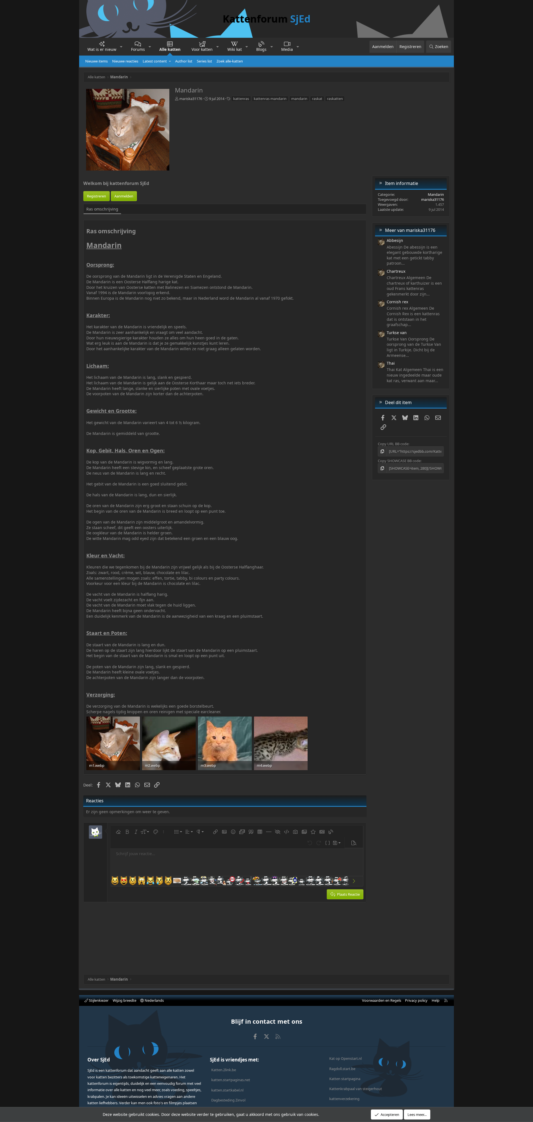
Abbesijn (395, 240)
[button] (121, 47)
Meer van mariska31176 (410, 230)
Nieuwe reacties (125, 61)
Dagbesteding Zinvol (228, 1100)
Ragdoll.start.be (342, 1068)
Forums (138, 49)
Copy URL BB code (393, 443)
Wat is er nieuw (101, 49)
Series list (204, 61)
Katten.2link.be (223, 1069)
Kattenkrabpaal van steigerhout (355, 1088)
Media (287, 49)
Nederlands (154, 1000)
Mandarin (436, 194)
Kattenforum (267, 19)
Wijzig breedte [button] (124, 1000)
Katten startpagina (344, 1078)
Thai (391, 363)
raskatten (335, 98)
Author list (183, 61)
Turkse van (397, 332)
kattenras (241, 98)
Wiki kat (234, 49)
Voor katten (202, 49)
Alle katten (169, 49)
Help (435, 1000)
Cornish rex (397, 301)
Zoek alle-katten (230, 61)
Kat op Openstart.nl (345, 1058)
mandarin (299, 98)
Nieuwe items (96, 61)
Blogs (261, 49)
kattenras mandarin (270, 98)
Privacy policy (416, 1000)
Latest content (155, 61)
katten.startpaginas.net (230, 1079)
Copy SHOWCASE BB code (399, 460)
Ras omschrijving (102, 209)
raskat (317, 98)
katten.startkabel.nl (227, 1090)
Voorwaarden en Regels (381, 1000)
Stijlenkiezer (98, 1000)
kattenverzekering (344, 1098)
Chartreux (396, 271)
